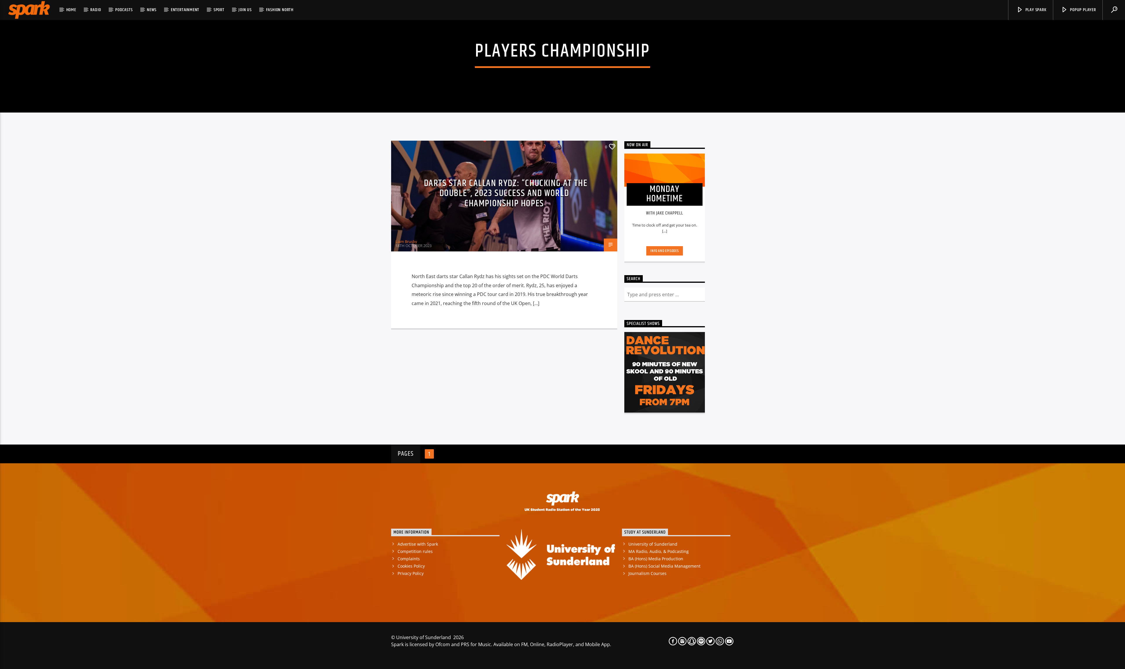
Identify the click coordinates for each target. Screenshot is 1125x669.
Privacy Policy (411, 573)
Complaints (409, 558)
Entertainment (185, 9)
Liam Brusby (406, 241)
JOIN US (245, 9)
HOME (71, 9)
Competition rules (415, 551)
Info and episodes (664, 251)
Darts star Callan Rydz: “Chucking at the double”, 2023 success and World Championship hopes (506, 193)
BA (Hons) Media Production (655, 558)
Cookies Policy (411, 566)
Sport (219, 9)
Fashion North (280, 9)
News (151, 9)
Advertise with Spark (418, 544)
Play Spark (1035, 9)
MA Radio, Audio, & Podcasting (658, 551)
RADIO (95, 9)
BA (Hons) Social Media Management (664, 566)
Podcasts (123, 9)
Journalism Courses (647, 573)
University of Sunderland (652, 544)
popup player (1082, 9)
